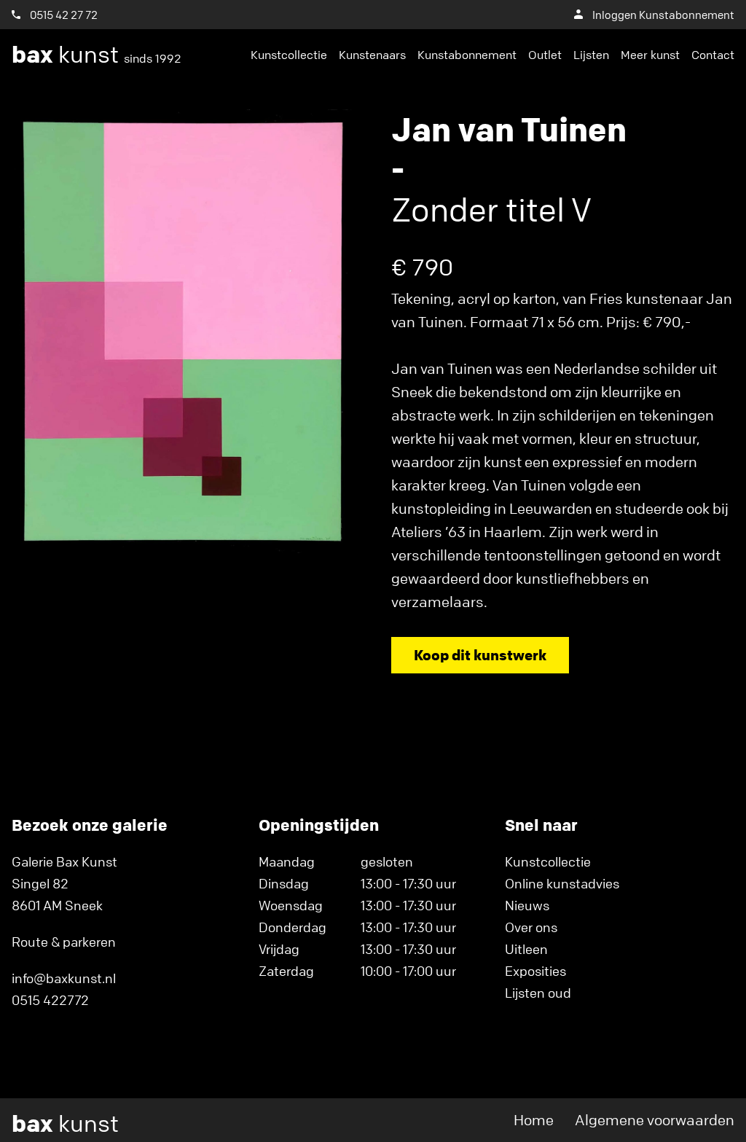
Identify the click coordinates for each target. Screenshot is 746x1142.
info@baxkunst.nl (64, 978)
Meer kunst (650, 54)
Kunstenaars (372, 54)
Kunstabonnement (467, 54)
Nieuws (527, 905)
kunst (96, 55)
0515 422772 (50, 1000)
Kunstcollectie (289, 54)
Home (534, 1120)
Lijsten (591, 54)
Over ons (531, 927)
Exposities (535, 971)
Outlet (545, 54)
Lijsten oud (538, 993)
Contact (712, 54)
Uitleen (526, 949)
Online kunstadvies (562, 883)
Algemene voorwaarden (654, 1120)
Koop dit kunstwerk (480, 655)
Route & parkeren (64, 942)
